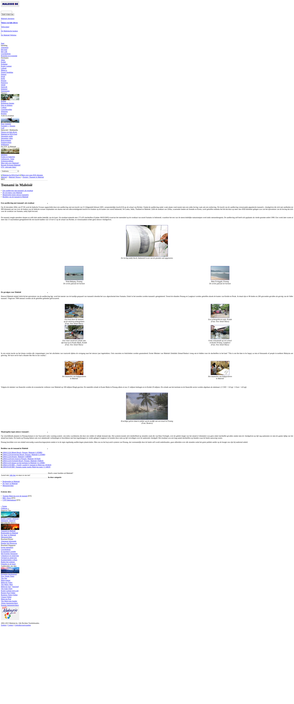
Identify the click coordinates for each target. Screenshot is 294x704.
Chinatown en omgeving (10, 556)
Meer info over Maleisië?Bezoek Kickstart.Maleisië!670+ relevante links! (11, 165)
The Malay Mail (7, 585)
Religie (3, 101)
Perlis (3, 79)
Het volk (4, 52)
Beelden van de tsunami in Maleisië (15, 197)
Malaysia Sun (6, 587)
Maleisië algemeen (7, 19)
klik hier (13, 475)
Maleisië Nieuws (15, 177)
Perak (3, 76)
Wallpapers (5, 144)
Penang (3, 81)
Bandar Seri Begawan (9, 543)
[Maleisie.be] (10, 6)
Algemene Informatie (8, 541)
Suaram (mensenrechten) (10, 605)
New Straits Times (7, 576)
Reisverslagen (6, 140)
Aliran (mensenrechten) (9, 603)
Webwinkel (5, 27)
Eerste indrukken (7, 547)
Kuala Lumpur (6, 66)
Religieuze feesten (7, 103)
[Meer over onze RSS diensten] (31, 175)
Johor (3, 60)
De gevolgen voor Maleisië (12, 193)
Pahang (3, 74)
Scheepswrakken (7, 161)
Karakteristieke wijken (9, 560)
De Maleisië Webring (8, 35)
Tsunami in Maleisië (8, 531)
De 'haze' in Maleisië (10, 484)
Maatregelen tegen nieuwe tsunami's (16, 195)
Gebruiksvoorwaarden (23, 625)
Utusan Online (6, 597)
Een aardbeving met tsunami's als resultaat (18, 191)
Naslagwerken (6, 142)
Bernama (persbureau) (9, 574)
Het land (4, 50)
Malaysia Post (6, 599)
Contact (10, 625)
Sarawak (4, 87)
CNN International (9, 500)
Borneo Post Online (8, 593)
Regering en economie (9, 56)
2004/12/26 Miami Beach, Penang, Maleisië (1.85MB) (22, 452)
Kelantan (4, 64)
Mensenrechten (8, 486)
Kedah (3, 62)
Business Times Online (9, 595)
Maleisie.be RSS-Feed (9, 134)
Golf (2, 128)
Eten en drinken (6, 105)
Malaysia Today (7, 582)
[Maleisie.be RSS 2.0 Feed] (10, 175)
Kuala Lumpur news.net (9, 591)
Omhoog (4, 508)
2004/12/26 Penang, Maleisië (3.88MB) (17, 457)
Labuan (3, 68)
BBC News (7, 498)
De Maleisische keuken (9, 31)
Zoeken (3, 625)
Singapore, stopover (8, 521)
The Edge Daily (7, 589)
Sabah (3, 85)
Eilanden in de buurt (8, 564)
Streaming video (7, 138)
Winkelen (4, 112)
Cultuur (3, 107)
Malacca (4, 70)
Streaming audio (7, 136)
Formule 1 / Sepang (8, 126)
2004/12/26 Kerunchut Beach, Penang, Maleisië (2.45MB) (23, 455)
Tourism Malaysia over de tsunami (15, 496)
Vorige (4, 506)
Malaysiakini (5, 580)
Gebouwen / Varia (7, 159)
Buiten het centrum (8, 562)
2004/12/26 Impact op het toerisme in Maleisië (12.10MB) (23, 463)
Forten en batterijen (8, 157)
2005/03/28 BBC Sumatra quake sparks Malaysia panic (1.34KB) (26, 467)
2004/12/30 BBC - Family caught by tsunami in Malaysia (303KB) (26, 465)
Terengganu (5, 91)
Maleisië (4, 177)
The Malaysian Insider (9, 601)
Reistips (4, 114)
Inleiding (4, 155)
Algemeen (4, 47)
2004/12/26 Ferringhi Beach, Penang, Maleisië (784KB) (23, 461)
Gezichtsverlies (6, 109)
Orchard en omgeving (9, 558)
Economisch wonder (8, 552)
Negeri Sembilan (7, 72)
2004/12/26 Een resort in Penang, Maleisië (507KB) (21, 459)
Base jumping (6, 124)
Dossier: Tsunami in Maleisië (33, 177)
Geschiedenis (6, 54)
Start (2, 43)
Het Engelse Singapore (9, 554)
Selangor (4, 89)
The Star (4, 578)
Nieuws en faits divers (9, 132)
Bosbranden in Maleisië (11, 481)
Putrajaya (4, 83)
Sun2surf (15, 587)
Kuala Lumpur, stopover (10, 519)
